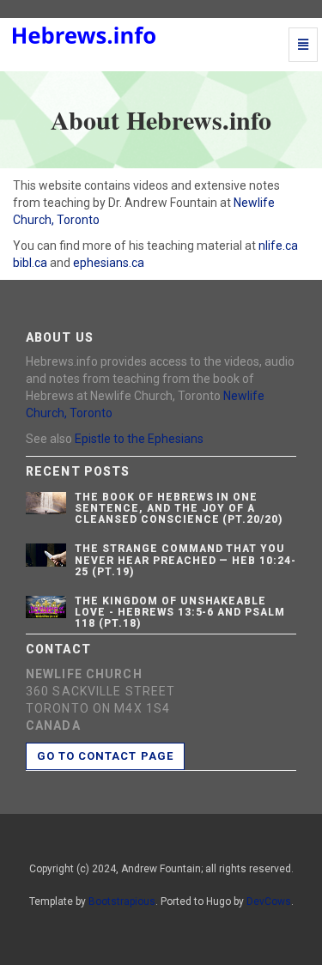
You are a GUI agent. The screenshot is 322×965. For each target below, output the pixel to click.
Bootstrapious (121, 901)
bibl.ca (30, 263)
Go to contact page (105, 756)
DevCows (268, 901)
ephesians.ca (108, 263)
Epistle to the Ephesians (139, 439)
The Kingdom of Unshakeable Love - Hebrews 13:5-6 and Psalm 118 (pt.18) (180, 612)
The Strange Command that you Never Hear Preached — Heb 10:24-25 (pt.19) (185, 560)
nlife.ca (278, 245)
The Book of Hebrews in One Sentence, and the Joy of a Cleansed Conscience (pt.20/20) (179, 508)
